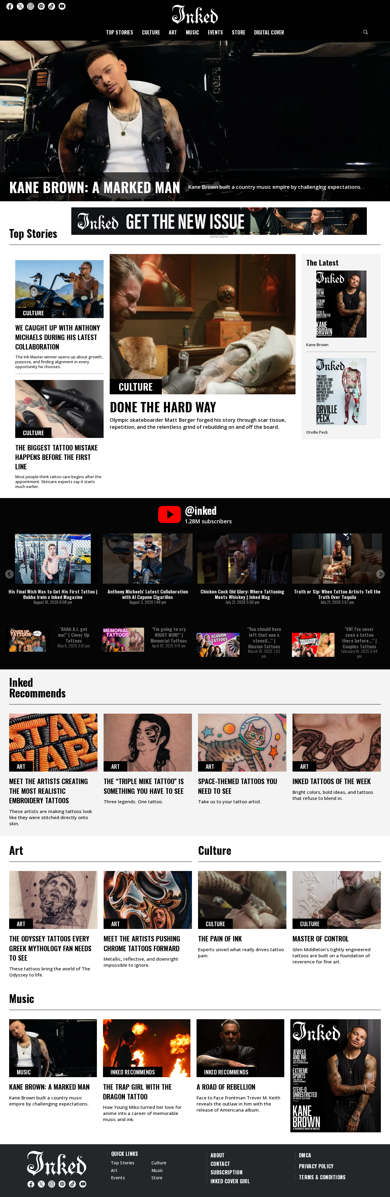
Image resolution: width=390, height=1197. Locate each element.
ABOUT (218, 1155)
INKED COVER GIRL (230, 1181)
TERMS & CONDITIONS (322, 1177)
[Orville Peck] (341, 396)
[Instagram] (30, 6)
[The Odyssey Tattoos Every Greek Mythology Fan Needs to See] (53, 900)
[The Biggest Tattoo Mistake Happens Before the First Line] (59, 409)
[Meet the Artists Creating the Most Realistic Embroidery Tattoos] (53, 743)
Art (173, 32)
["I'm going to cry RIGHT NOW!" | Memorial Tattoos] (122, 640)
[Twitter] (20, 6)
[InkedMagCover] (335, 1075)
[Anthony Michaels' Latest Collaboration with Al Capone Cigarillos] (148, 558)
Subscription (227, 1172)
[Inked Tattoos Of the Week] (336, 743)
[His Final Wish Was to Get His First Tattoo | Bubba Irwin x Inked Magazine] (53, 558)
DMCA (305, 1155)
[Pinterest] (41, 6)
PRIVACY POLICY (316, 1166)
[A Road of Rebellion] (240, 1048)
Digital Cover (269, 32)
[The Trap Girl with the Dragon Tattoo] (147, 1048)
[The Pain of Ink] (242, 900)
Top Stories (119, 32)
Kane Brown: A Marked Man (94, 187)
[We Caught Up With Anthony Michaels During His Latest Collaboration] (59, 289)
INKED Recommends (133, 1072)
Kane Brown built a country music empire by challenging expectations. (275, 186)
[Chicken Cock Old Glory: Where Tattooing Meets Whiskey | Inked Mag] (242, 558)
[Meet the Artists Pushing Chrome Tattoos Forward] (148, 900)
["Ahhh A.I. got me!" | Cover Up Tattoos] (27, 640)
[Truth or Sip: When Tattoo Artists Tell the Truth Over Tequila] (337, 558)
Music (192, 32)
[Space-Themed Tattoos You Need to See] (242, 743)
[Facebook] (9, 6)
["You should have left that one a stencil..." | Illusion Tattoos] (218, 645)
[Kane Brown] (341, 311)
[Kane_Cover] (219, 219)
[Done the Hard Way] (203, 324)
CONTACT (220, 1163)
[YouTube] (62, 6)
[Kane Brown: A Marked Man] (195, 119)
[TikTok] (51, 6)
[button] (9, 574)
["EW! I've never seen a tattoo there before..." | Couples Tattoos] (313, 645)
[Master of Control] (336, 900)
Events (215, 32)
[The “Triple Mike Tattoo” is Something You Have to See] (148, 743)
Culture (151, 32)
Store (238, 32)
